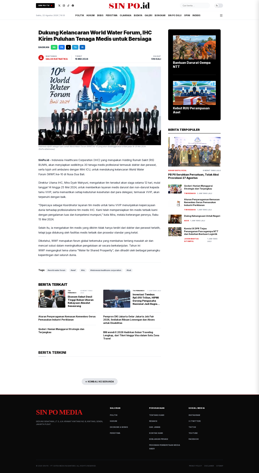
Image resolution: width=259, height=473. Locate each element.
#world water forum (56, 270)
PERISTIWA (111, 15)
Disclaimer (209, 466)
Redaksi (153, 421)
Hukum (113, 421)
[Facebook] (73, 5)
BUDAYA (138, 15)
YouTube (193, 433)
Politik (114, 415)
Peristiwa (115, 433)
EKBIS (100, 15)
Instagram (194, 415)
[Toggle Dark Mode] (219, 5)
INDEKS (196, 15)
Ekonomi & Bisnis (119, 427)
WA (54, 47)
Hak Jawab (154, 427)
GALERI (148, 15)
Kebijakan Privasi (158, 439)
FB (61, 47)
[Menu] (221, 15)
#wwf (73, 270)
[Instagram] (64, 5)
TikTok (192, 427)
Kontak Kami (156, 433)
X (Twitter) (195, 421)
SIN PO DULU (175, 15)
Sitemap (219, 466)
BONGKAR (160, 15)
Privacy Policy (195, 466)
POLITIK (79, 15)
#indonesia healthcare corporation (105, 270)
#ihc (83, 270)
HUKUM (90, 15)
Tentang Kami (156, 415)
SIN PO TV (44, 5)
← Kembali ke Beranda (99, 381)
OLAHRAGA (125, 15)
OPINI (187, 15)
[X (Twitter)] (59, 5)
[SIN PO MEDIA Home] (129, 5)
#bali (129, 270)
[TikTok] (68, 5)
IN (82, 47)
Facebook (194, 439)
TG (75, 47)
